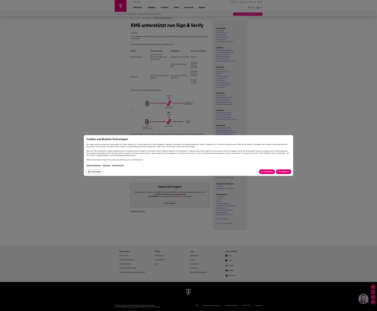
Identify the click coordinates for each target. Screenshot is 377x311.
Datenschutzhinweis (93, 165)
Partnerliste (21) (118, 165)
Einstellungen (96, 172)
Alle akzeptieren (283, 172)
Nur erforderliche (267, 172)
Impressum (106, 165)
